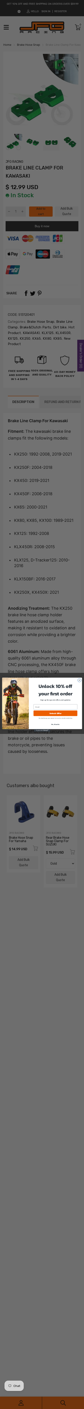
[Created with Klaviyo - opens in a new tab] (42, 730)
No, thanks (55, 724)
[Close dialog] (79, 680)
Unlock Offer (55, 713)
